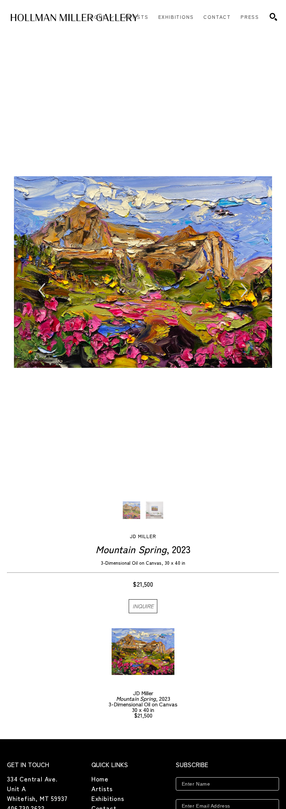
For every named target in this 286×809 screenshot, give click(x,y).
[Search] (273, 17)
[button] (102, 16)
